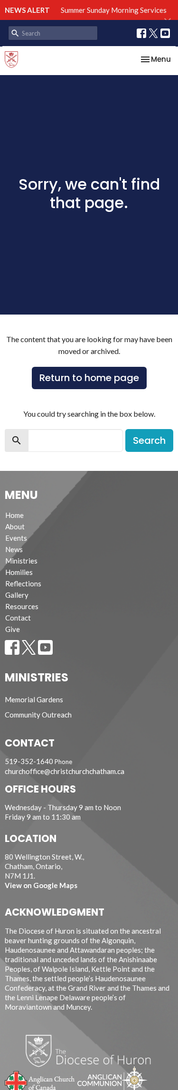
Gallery (16, 595)
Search (149, 440)
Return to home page (89, 377)
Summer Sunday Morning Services (114, 10)
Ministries (21, 560)
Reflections (23, 583)
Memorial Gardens (34, 699)
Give (12, 629)
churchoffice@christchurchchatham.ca (64, 771)
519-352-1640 (29, 761)
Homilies (19, 572)
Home (14, 515)
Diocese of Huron (92, 1050)
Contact (18, 617)
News (14, 549)
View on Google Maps (41, 885)
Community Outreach (38, 714)
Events (16, 538)
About (15, 526)
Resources (21, 606)
